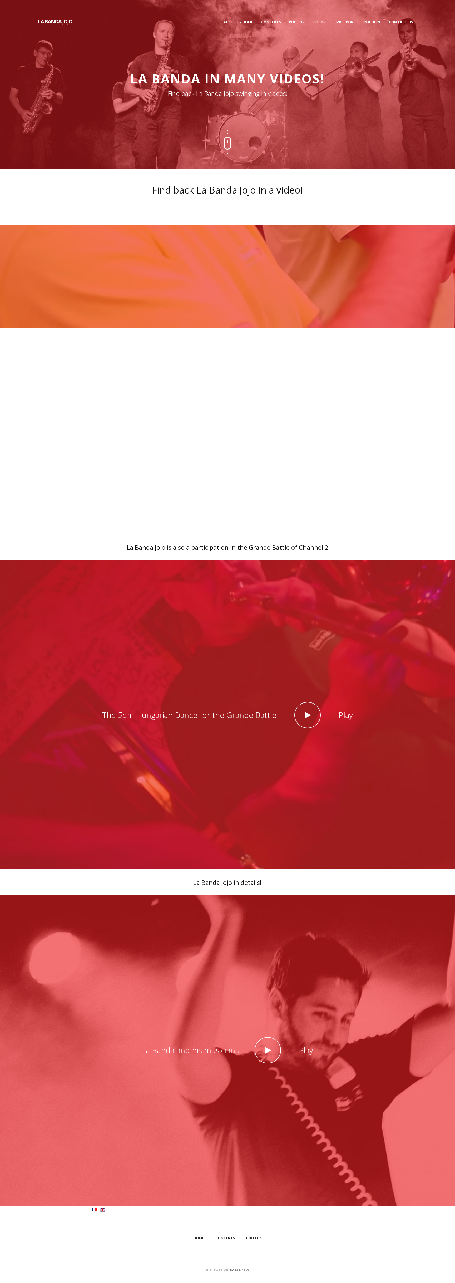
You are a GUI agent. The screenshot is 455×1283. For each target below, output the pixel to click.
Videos (318, 21)
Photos (296, 21)
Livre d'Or (343, 21)
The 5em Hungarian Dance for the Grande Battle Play (227, 715)
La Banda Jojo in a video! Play (227, 379)
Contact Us (401, 21)
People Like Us (239, 1269)
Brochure (371, 21)
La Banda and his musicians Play (227, 1050)
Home (198, 1237)
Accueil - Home (238, 21)
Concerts (271, 21)
